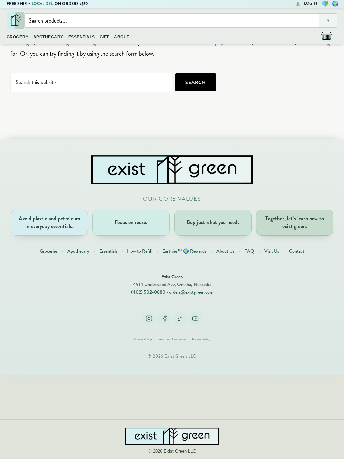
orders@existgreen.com (191, 292)
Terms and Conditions (172, 339)
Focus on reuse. (131, 222)
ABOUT (121, 37)
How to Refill (139, 251)
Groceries (48, 251)
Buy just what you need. (213, 222)
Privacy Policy (143, 339)
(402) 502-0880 (148, 292)
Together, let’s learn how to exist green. (294, 222)
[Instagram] (148, 318)
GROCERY (17, 37)
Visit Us (271, 251)
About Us (225, 251)
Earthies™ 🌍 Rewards (184, 251)
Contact (296, 251)
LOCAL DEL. (43, 4)
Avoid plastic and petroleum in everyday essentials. (49, 222)
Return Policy (201, 339)
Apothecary (78, 251)
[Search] (328, 20)
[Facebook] (164, 318)
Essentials (108, 251)
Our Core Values (172, 199)
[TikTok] (179, 318)
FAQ (249, 251)
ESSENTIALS (81, 37)
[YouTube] (195, 318)
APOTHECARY (48, 37)
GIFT (104, 37)
